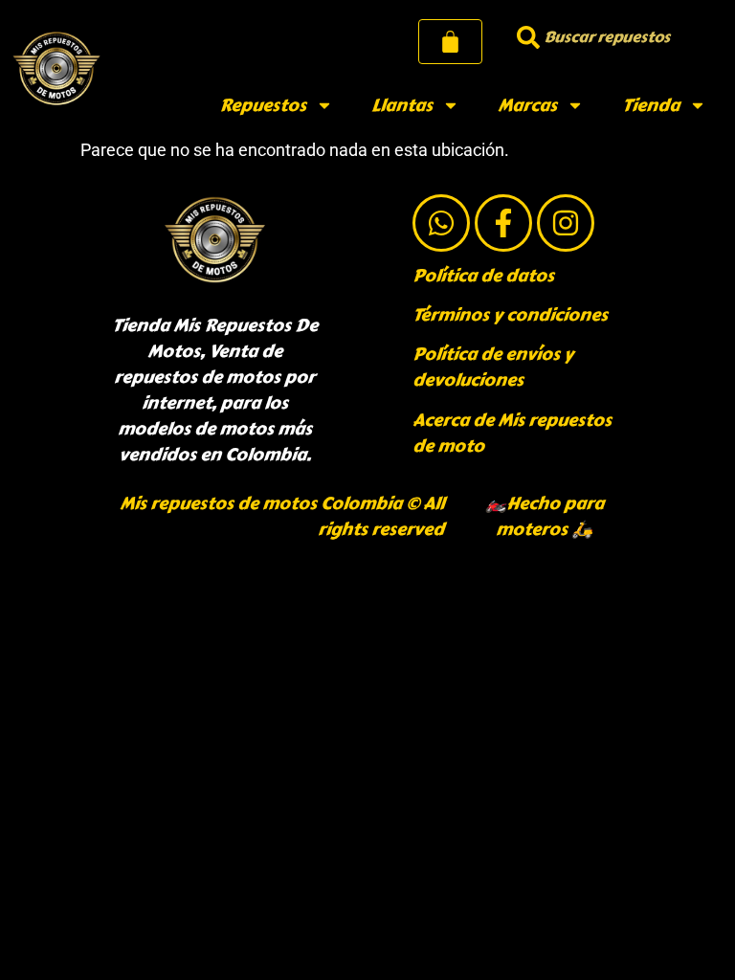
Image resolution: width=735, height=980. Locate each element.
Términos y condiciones (510, 314)
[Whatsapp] (441, 223)
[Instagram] (565, 223)
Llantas (402, 105)
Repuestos (262, 105)
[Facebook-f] (503, 223)
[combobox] (613, 37)
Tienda (650, 105)
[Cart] (450, 41)
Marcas (527, 105)
